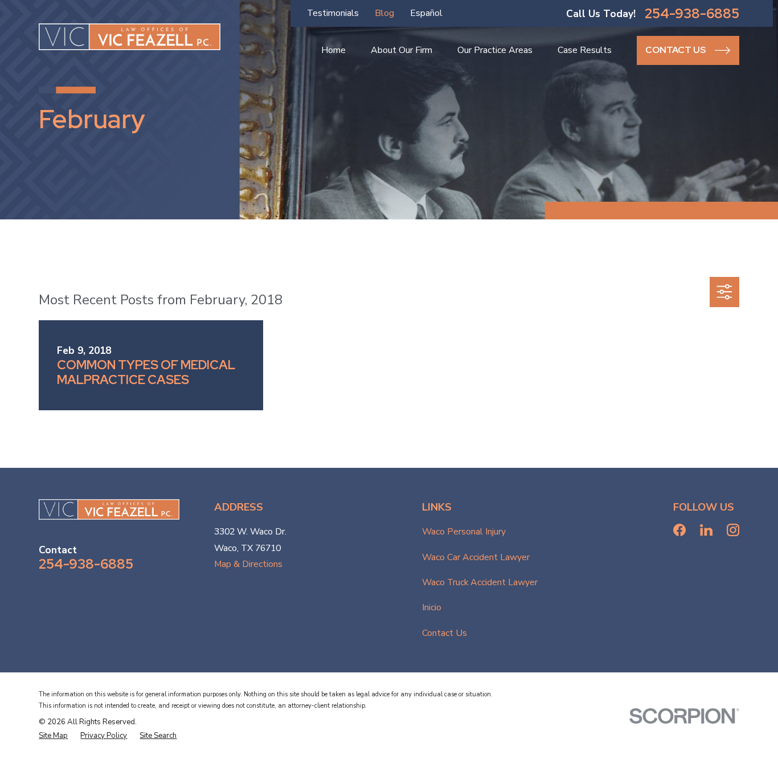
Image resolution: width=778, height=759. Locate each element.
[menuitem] (53, 736)
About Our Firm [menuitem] (401, 50)
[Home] (129, 36)
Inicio (431, 607)
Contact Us (444, 633)
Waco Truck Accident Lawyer (480, 582)
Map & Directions (248, 564)
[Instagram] (733, 530)
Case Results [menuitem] (585, 50)
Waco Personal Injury (464, 531)
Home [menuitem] (333, 50)
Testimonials (333, 13)
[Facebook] (679, 530)
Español (426, 13)
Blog (384, 13)
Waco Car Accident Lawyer (476, 557)
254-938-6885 (692, 14)
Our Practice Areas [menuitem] (495, 50)
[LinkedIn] (706, 530)
